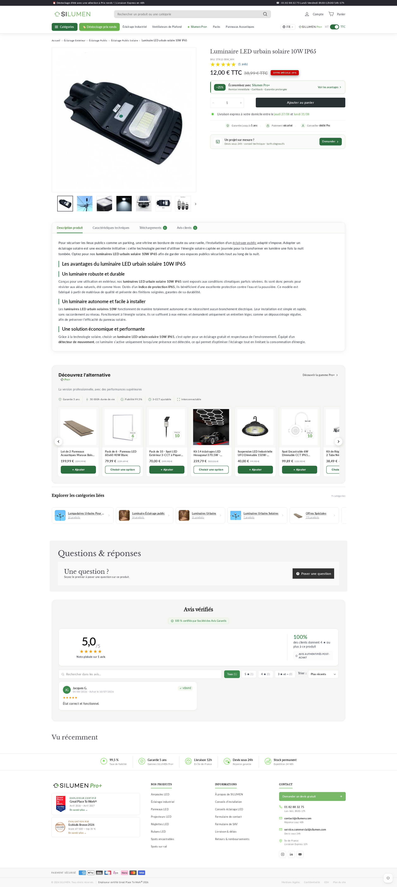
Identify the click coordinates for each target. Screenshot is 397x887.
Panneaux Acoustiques (240, 26)
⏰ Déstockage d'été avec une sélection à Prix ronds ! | (84, 2)
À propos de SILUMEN (229, 794)
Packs (216, 26)
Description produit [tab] (70, 227)
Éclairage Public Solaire (124, 40)
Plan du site (339, 882)
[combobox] (192, 14)
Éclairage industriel (163, 801)
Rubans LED (158, 831)
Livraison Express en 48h (130, 2)
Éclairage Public (98, 40)
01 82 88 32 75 (294, 807)
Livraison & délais (226, 831)
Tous (232, 674)
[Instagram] (282, 854)
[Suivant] (193, 203)
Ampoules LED (160, 794)
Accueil (56, 40)
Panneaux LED (160, 809)
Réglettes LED (160, 824)
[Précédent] (58, 441)
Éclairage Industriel (135, 26)
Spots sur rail (159, 846)
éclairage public (244, 243)
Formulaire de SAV (226, 824)
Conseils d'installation (228, 801)
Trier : (302, 673)
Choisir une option (122, 469)
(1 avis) (243, 64)
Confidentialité (312, 882)
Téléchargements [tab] (152, 227)
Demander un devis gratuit (299, 796)
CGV (326, 882)
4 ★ (265, 674)
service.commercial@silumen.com (305, 829)
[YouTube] (300, 854)
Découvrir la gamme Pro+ (319, 375)
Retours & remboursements (232, 839)
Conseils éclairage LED (229, 809)
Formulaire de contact (228, 816)
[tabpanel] (198, 292)
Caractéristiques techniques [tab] (111, 227)
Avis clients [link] (186, 227)
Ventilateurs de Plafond (167, 26)
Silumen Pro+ (199, 26)
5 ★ (249, 674)
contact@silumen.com (298, 818)
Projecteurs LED (161, 816)
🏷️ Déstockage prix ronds (99, 27)
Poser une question (315, 573)
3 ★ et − (285, 674)
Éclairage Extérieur (74, 40)
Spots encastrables (162, 839)
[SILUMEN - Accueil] (95, 786)
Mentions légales (291, 882)
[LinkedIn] (291, 854)
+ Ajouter (78, 469)
